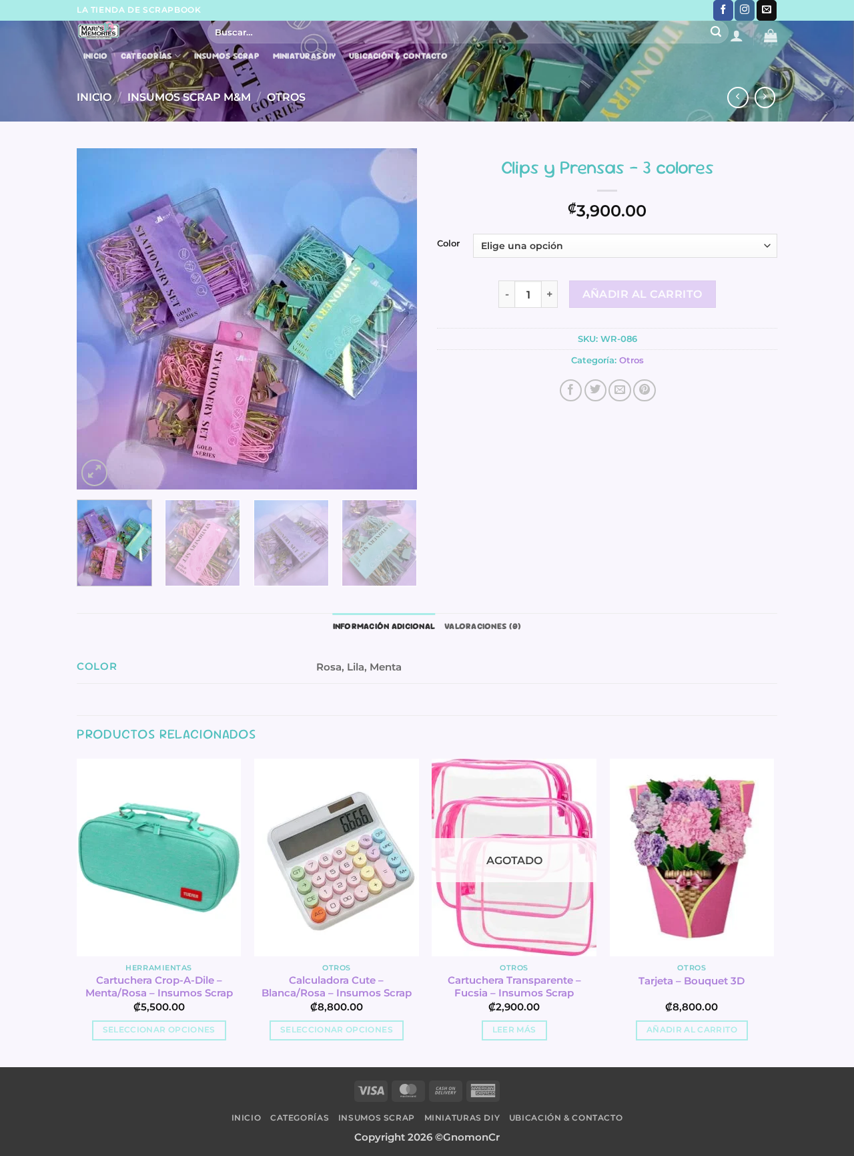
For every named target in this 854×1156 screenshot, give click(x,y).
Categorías (146, 55)
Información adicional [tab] (384, 626)
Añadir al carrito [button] (692, 1029)
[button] (736, 35)
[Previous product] (765, 97)
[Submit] (716, 32)
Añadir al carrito (642, 294)
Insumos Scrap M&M (189, 97)
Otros (286, 97)
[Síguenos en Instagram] (745, 10)
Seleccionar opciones (159, 1029)
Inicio (95, 56)
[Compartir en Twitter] (595, 390)
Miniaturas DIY (304, 56)
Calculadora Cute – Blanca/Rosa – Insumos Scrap (337, 986)
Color (448, 243)
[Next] (394, 318)
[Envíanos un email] (767, 10)
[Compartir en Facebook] (571, 390)
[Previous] (100, 318)
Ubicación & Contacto (398, 56)
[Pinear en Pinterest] (644, 390)
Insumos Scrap (227, 56)
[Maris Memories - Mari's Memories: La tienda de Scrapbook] (132, 31)
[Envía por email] (619, 390)
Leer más (514, 1029)
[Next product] (738, 97)
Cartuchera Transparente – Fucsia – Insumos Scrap (514, 986)
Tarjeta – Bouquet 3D (691, 981)
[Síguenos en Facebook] (723, 10)
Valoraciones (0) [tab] (482, 626)
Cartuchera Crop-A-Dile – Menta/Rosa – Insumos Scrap (159, 986)
